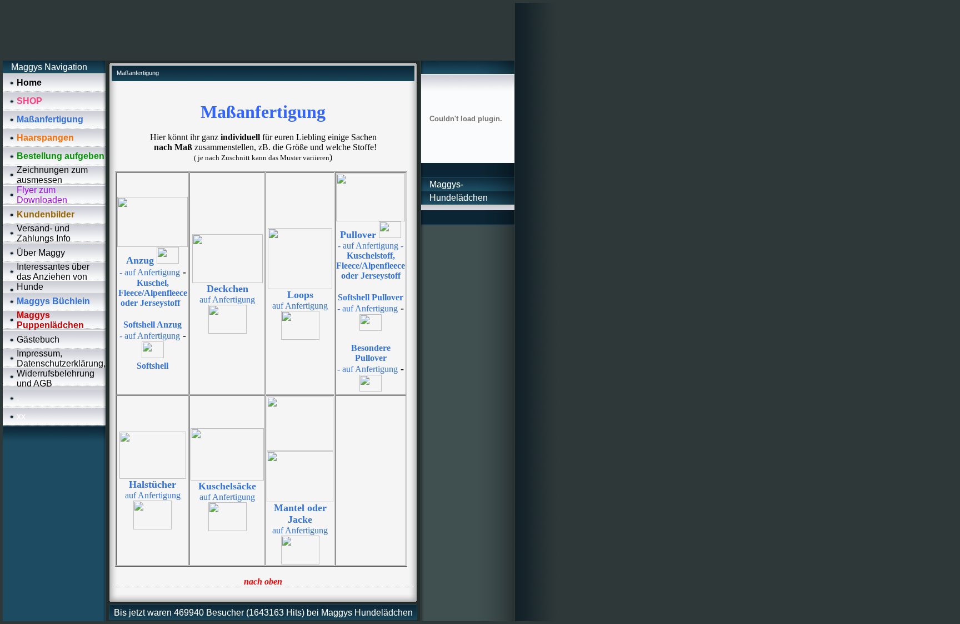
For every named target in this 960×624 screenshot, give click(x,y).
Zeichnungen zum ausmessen (52, 175)
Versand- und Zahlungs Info (44, 233)
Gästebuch (38, 339)
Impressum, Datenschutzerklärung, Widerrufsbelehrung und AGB (61, 368)
